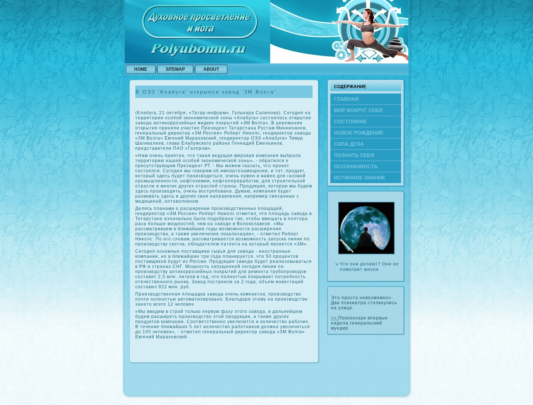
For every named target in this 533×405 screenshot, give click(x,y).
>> (334, 318)
